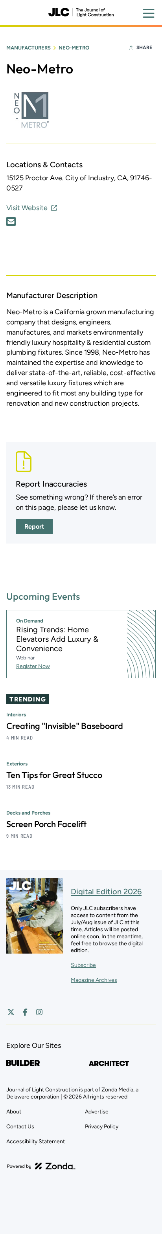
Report (34, 526)
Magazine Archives (94, 980)
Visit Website (27, 207)
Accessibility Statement (35, 1141)
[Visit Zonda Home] (41, 1166)
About (13, 1111)
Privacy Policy (101, 1126)
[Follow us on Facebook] (25, 1012)
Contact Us (20, 1126)
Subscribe (83, 965)
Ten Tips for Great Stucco (54, 774)
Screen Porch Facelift (46, 823)
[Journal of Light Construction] (81, 12)
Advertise (97, 1111)
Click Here (11, 221)
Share (144, 47)
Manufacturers (28, 47)
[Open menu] (148, 13)
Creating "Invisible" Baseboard (64, 725)
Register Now (33, 666)
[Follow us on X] (11, 1012)
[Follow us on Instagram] (39, 1012)
